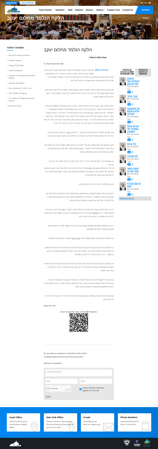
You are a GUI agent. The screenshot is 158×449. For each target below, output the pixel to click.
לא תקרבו (132, 156)
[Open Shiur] (132, 92)
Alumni (89, 10)
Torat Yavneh (45, 10)
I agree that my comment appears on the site (93, 389)
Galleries (79, 10)
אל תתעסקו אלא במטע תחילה (133, 111)
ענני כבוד (132, 96)
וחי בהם (131, 143)
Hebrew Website (27, 3)
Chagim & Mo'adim (16, 65)
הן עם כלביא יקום (134, 185)
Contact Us (128, 10)
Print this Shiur (103, 70)
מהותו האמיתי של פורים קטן (133, 81)
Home (145, 18)
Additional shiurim (127, 198)
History (99, 10)
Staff (70, 10)
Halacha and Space (16, 83)
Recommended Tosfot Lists (20, 88)
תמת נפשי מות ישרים (133, 169)
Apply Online (11, 3)
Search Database (15, 70)
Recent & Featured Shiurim (19, 55)
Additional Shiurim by (127, 72)
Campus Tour (113, 10)
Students (59, 10)
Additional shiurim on (143, 72)
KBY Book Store (15, 106)
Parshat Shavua (15, 60)
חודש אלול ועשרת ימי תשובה (133, 129)
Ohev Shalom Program (18, 93)
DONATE (145, 10)
